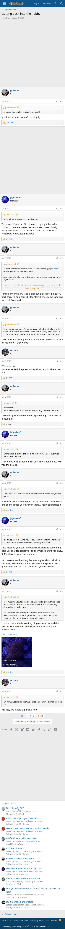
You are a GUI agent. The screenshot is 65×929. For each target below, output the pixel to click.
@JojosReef (52, 268)
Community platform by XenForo (26, 926)
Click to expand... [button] (32, 288)
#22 (61, 208)
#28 (61, 483)
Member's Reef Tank (15, 814)
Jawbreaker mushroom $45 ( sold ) (24, 868)
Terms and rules (21, 920)
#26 (61, 397)
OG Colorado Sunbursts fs (19, 901)
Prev (31, 716)
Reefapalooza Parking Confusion (23, 878)
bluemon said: (9, 264)
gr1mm (7, 18)
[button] (4, 3)
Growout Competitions (16, 897)
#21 (61, 101)
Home (54, 920)
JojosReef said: (9, 107)
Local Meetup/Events (15, 844)
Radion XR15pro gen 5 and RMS (22, 818)
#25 (61, 361)
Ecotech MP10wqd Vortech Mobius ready (27, 828)
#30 (61, 591)
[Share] (57, 101)
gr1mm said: (9, 214)
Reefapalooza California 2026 (21, 838)
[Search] (61, 3)
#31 (61, 691)
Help (47, 920)
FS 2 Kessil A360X (15, 848)
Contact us (7, 920)
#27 (61, 443)
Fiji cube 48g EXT (15, 808)
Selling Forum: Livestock (17, 864)
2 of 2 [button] (40, 716)
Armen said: (8, 403)
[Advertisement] (32, 53)
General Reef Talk (13, 884)
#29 (61, 529)
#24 (61, 318)
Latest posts (9, 803)
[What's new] (55, 3)
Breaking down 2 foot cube (20, 858)
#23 (61, 258)
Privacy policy (36, 920)
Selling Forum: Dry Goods (17, 824)
